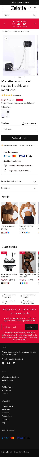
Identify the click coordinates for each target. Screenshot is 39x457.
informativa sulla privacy (10, 337)
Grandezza (5, 123)
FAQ (3, 384)
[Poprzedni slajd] (4, 23)
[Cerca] (34, 15)
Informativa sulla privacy (10, 377)
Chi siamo (5, 419)
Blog (3, 423)
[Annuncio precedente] (2, 2)
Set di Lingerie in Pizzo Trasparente (9, 276)
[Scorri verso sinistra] (14, 77)
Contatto (5, 393)
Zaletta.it (9, 452)
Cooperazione (7, 416)
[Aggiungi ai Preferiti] (15, 204)
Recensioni (6, 409)
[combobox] (19, 15)
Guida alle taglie (30, 123)
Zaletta (4, 31)
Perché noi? (6, 413)
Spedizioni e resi (8, 380)
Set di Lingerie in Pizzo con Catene (28, 276)
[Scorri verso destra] (24, 77)
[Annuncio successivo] (36, 2)
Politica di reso (7, 387)
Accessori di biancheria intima (18, 31)
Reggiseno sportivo (8, 226)
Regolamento (6, 390)
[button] (3, 8)
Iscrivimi (29, 327)
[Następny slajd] (34, 23)
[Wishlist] (29, 8)
